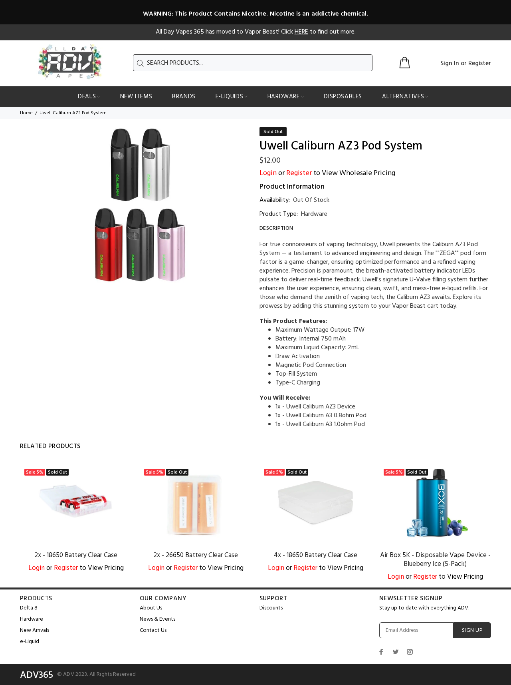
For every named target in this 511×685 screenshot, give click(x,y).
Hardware (314, 214)
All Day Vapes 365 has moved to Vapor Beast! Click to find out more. (256, 32)
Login (268, 173)
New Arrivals (34, 630)
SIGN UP (472, 630)
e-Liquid (29, 641)
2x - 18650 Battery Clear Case (75, 555)
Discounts (271, 608)
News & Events (157, 619)
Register (479, 63)
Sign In (449, 63)
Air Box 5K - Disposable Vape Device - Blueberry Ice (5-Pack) (435, 560)
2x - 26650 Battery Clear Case (195, 555)
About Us (151, 608)
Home (26, 113)
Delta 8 (29, 608)
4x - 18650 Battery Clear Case (315, 555)
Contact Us (153, 630)
